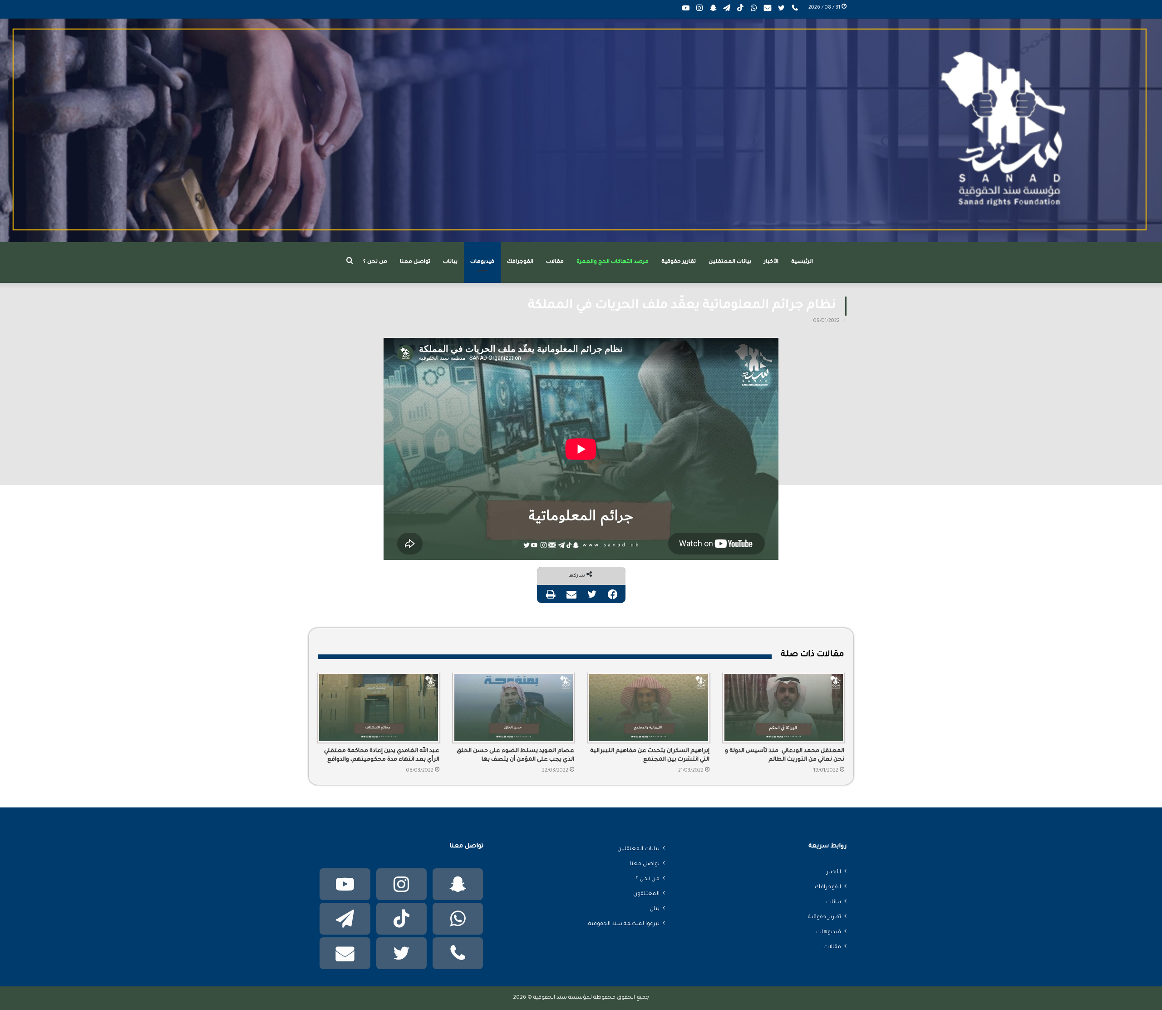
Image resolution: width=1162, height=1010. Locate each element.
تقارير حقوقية (678, 262)
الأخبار (771, 262)
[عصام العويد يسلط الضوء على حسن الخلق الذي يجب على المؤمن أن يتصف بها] (514, 708)
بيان (655, 909)
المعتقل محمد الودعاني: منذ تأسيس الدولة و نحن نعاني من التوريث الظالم (784, 755)
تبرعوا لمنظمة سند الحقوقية (624, 924)
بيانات (450, 262)
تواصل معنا (415, 262)
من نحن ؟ (375, 262)
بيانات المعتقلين (730, 262)
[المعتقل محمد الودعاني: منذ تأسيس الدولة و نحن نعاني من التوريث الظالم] (784, 708)
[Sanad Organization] (581, 130)
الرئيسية (802, 262)
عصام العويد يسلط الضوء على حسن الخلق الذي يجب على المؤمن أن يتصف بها (515, 755)
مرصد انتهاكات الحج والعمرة (612, 262)
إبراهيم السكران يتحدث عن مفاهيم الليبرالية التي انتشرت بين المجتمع (649, 755)
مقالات (555, 262)
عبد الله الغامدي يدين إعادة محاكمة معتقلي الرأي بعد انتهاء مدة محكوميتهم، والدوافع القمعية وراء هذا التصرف (381, 756)
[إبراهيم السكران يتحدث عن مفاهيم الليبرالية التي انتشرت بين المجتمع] (648, 708)
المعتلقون (646, 894)
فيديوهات (482, 262)
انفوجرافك (520, 262)
